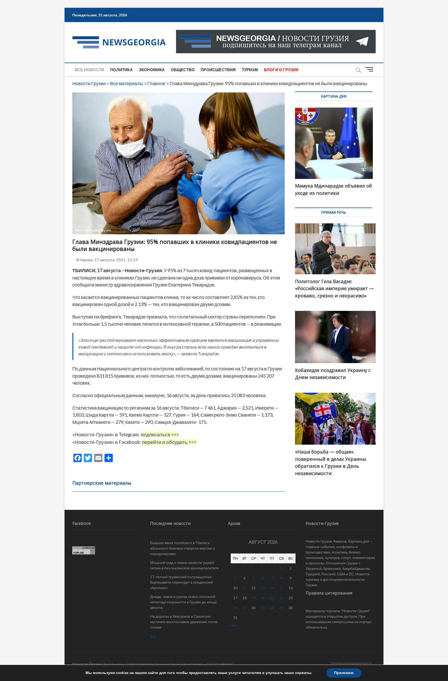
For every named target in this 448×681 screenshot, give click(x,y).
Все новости (89, 69)
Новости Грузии (87, 664)
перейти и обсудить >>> (169, 442)
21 (272, 598)
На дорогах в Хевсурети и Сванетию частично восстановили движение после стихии (184, 621)
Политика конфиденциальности (351, 663)
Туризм (250, 69)
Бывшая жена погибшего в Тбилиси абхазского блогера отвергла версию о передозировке (182, 548)
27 (263, 607)
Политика (121, 69)
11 (244, 588)
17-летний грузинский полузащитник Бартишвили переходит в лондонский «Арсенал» (181, 582)
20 (263, 598)
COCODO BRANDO (220, 664)
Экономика (152, 69)
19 (253, 598)
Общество (183, 69)
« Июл (233, 625)
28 (272, 607)
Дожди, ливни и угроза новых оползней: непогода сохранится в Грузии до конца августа (183, 602)
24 (235, 607)
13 (263, 588)
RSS (153, 637)
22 (281, 598)
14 (272, 588)
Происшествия (218, 69)
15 (281, 588)
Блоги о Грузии (281, 69)
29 (281, 607)
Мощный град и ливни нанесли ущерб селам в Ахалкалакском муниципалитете (184, 565)
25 (244, 607)
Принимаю (344, 672)
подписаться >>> (160, 434)
